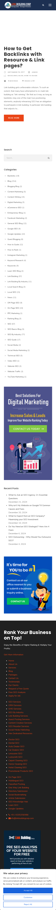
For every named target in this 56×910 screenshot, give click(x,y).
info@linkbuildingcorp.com (22, 818)
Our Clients (13, 685)
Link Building (13, 276)
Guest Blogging (14, 239)
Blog (20, 76)
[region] (28, 889)
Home (11, 660)
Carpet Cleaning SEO (17, 760)
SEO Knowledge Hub (18, 801)
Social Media (13, 345)
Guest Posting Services (19, 719)
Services (12, 667)
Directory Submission (18, 791)
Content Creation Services (20, 722)
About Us (12, 664)
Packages (12, 674)
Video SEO (12, 361)
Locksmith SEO (15, 757)
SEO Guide (12, 340)
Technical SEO (14, 355)
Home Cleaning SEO (17, 764)
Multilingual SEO (15, 780)
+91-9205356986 (19, 814)
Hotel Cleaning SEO (17, 767)
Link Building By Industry (18, 281)
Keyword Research (15, 260)
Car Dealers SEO (16, 750)
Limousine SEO (15, 753)
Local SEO (12, 292)
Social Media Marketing (17, 350)
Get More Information (13, 654)
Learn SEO (13, 805)
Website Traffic (14, 371)
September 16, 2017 (16, 72)
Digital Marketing (15, 202)
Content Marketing (15, 191)
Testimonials (14, 681)
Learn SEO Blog (14, 271)
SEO (9, 324)
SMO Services (14, 708)
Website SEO (13, 366)
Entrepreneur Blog (15, 213)
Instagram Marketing (16, 255)
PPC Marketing (14, 313)
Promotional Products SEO (20, 771)
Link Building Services (18, 715)
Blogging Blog (13, 186)
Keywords (12, 266)
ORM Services (14, 705)
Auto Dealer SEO (16, 746)
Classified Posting (16, 784)
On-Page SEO (13, 308)
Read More (13, 118)
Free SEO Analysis (17, 692)
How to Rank (13, 250)
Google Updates (14, 234)
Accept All (28, 890)
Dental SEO (13, 743)
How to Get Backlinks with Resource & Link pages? (24, 57)
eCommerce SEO (14, 207)
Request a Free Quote (18, 688)
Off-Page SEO (13, 303)
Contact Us (13, 678)
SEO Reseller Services (18, 726)
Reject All (28, 904)
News (10, 297)
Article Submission (16, 798)
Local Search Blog (15, 287)
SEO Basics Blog (14, 329)
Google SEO (13, 229)
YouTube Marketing (16, 377)
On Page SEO (14, 777)
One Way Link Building (18, 787)
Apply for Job (14, 695)
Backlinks (13, 76)
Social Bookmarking (17, 794)
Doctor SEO (13, 739)
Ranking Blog (13, 318)
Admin (35, 72)
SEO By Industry (14, 334)
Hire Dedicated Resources (20, 733)
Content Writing (14, 197)
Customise (28, 897)
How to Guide (30, 76)
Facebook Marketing (16, 218)
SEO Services (14, 701)
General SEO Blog (15, 223)
